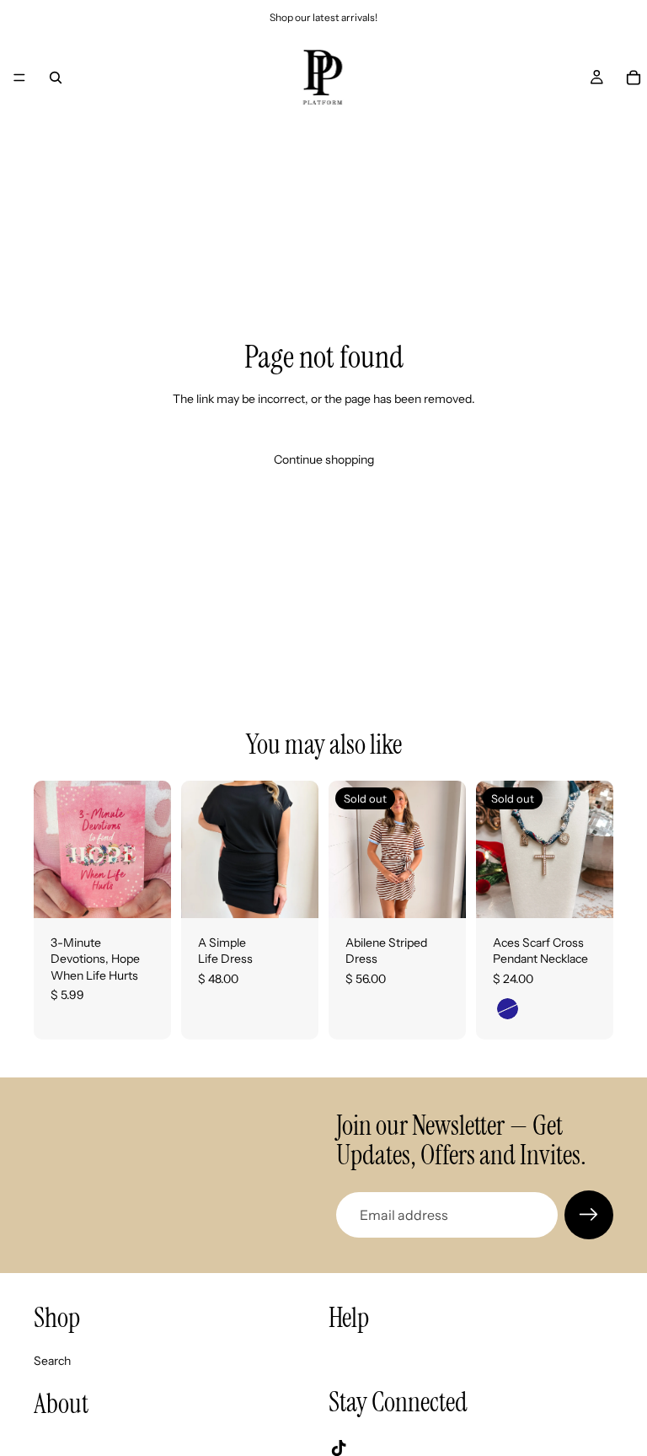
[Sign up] (588, 1214)
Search (52, 1360)
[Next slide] (447, 849)
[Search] (55, 77)
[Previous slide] (347, 849)
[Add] (145, 892)
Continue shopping (324, 459)
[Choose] (292, 892)
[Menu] (19, 77)
